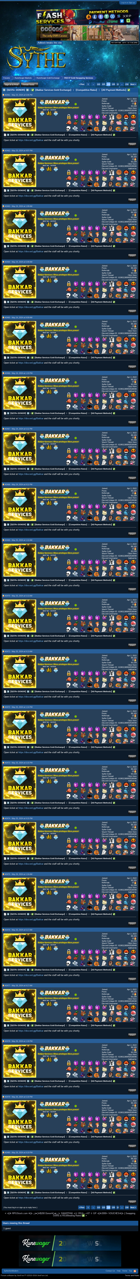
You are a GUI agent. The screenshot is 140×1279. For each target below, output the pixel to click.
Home (124, 1271)
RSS (135, 1271)
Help (119, 1271)
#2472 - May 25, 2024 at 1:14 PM (18, 707)
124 (108, 84)
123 (103, 84)
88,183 (134, 101)
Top (130, 1271)
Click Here (132, 108)
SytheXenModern (11, 1271)
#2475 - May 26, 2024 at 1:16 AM (18, 874)
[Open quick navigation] (136, 78)
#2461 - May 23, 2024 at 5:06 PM (18, 95)
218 (126, 84)
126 (118, 84)
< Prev (81, 84)
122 (98, 84)
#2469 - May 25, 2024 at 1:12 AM (18, 540)
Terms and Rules (132, 1275)
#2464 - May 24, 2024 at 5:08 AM (18, 262)
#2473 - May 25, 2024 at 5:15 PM (18, 763)
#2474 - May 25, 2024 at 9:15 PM (18, 818)
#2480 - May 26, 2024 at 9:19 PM (18, 1152)
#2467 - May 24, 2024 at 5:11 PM (18, 429)
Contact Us (110, 1271)
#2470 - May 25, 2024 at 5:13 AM (18, 596)
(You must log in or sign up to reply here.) (20, 1207)
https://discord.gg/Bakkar (30, 140)
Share (132, 144)
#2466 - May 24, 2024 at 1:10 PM (18, 373)
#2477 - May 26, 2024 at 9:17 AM (18, 985)
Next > (133, 84)
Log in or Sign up (128, 3)
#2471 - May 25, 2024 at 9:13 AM (18, 651)
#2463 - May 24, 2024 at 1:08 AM (18, 206)
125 (113, 84)
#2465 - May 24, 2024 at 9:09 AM (18, 317)
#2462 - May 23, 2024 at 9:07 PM (18, 150)
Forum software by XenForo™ (24, 1275)
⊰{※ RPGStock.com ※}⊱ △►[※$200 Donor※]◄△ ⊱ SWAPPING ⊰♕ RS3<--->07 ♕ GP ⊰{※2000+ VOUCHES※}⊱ (65, 1213)
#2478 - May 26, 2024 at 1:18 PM (18, 1041)
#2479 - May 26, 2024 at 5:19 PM (18, 1097)
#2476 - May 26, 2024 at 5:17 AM (18, 930)
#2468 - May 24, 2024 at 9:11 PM (18, 484)
